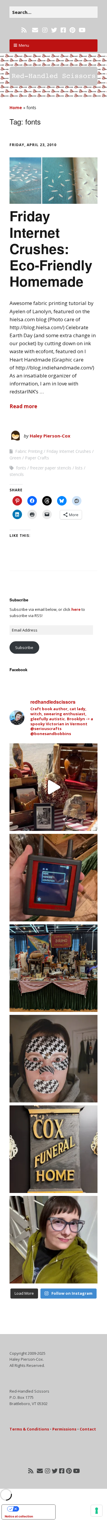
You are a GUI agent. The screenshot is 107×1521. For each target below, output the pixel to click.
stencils (17, 474)
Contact (88, 1429)
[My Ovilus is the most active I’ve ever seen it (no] (53, 877)
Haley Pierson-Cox (50, 436)
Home (16, 107)
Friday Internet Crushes (68, 451)
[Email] (35, 30)
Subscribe (24, 647)
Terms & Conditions (29, 1429)
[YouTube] (82, 30)
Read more (23, 406)
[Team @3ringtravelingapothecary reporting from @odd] (53, 968)
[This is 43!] (53, 1239)
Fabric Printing (29, 451)
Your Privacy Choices (34, 1509)
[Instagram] (45, 30)
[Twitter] (54, 30)
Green (15, 458)
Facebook (18, 669)
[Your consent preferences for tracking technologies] (96, 1510)
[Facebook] (63, 30)
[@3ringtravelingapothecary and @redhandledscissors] (53, 787)
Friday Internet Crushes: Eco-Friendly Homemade (51, 248)
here (76, 609)
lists (79, 468)
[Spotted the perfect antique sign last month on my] (53, 1149)
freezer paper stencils (50, 468)
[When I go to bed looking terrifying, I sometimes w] (53, 1058)
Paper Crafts (37, 458)
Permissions (64, 1429)
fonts (21, 468)
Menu (24, 45)
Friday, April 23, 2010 (33, 144)
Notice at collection (19, 1516)
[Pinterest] (72, 30)
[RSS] (24, 30)
